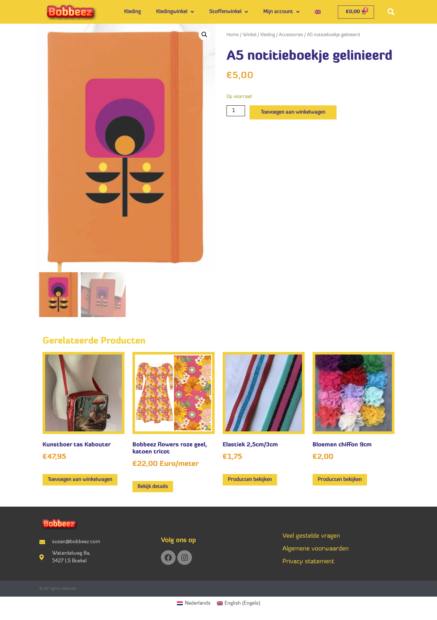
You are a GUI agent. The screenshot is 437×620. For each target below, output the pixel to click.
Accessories (291, 35)
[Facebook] (168, 557)
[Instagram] (184, 557)
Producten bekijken (250, 479)
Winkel (249, 35)
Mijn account (278, 11)
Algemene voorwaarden (315, 549)
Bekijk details (153, 486)
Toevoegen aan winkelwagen (293, 112)
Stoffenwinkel (225, 11)
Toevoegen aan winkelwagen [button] (80, 479)
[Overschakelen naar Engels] (317, 12)
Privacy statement (308, 562)
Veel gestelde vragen (311, 536)
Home (232, 35)
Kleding (132, 11)
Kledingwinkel (171, 11)
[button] (391, 11)
